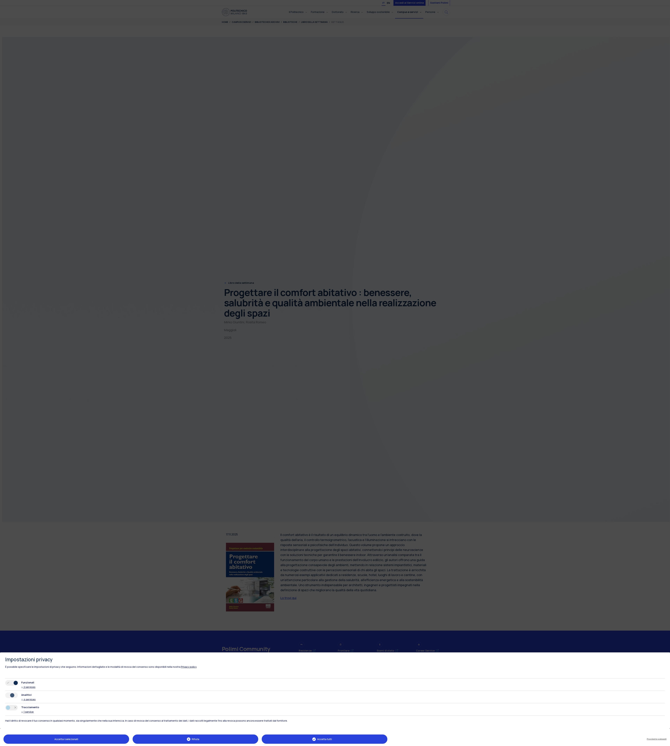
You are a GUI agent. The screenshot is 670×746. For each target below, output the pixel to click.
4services (28, 699)
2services (28, 687)
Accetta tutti (324, 739)
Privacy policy (188, 666)
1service (27, 711)
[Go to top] (665, 742)
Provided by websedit (657, 739)
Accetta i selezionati (66, 739)
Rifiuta (195, 739)
